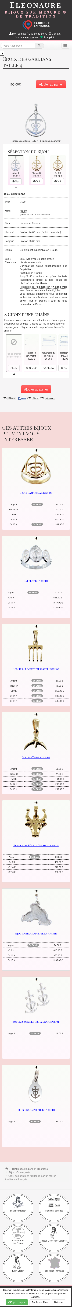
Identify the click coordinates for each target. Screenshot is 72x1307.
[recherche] (39, 46)
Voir (17, 181)
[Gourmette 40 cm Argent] (49, 340)
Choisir (32, 368)
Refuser (58, 1302)
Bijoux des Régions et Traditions (30, 1168)
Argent (23, 210)
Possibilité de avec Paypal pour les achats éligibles (43, 288)
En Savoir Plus (40, 1302)
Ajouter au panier (51, 84)
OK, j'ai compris (17, 1302)
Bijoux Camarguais (19, 1172)
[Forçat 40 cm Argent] (31, 340)
